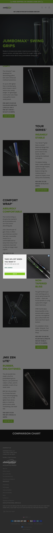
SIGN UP (15, 273)
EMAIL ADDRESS (8, 267)
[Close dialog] (48, 255)
